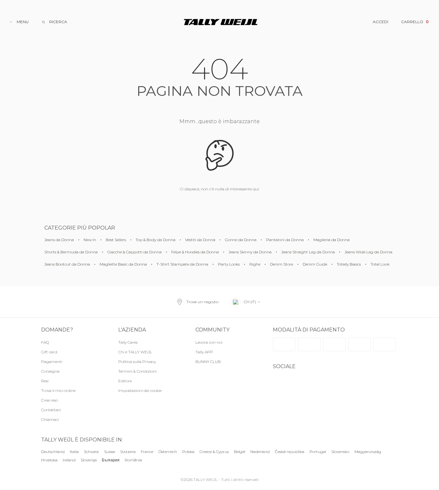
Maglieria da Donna (331, 240)
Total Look (380, 264)
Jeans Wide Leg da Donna (368, 252)
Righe (254, 264)
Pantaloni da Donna (285, 240)
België (239, 451)
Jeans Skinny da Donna (250, 252)
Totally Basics (349, 264)
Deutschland (53, 451)
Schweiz (91, 451)
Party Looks (229, 264)
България (111, 460)
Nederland (260, 451)
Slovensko (340, 451)
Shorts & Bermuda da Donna (71, 252)
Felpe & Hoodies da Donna (195, 252)
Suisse (109, 451)
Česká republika (289, 451)
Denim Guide (315, 264)
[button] (150, 390)
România (133, 460)
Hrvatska (49, 460)
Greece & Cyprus (214, 451)
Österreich (167, 451)
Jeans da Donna (59, 240)
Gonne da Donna (240, 240)
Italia (74, 451)
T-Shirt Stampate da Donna (182, 264)
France (147, 451)
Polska (188, 451)
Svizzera (128, 451)
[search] (54, 22)
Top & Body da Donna (155, 240)
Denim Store (281, 264)
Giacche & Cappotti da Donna (134, 252)
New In (90, 240)
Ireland (69, 460)
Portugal (317, 451)
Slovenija (89, 460)
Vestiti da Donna (200, 240)
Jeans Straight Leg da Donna (308, 252)
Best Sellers (116, 240)
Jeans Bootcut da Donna (67, 264)
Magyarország (367, 451)
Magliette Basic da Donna (123, 264)
